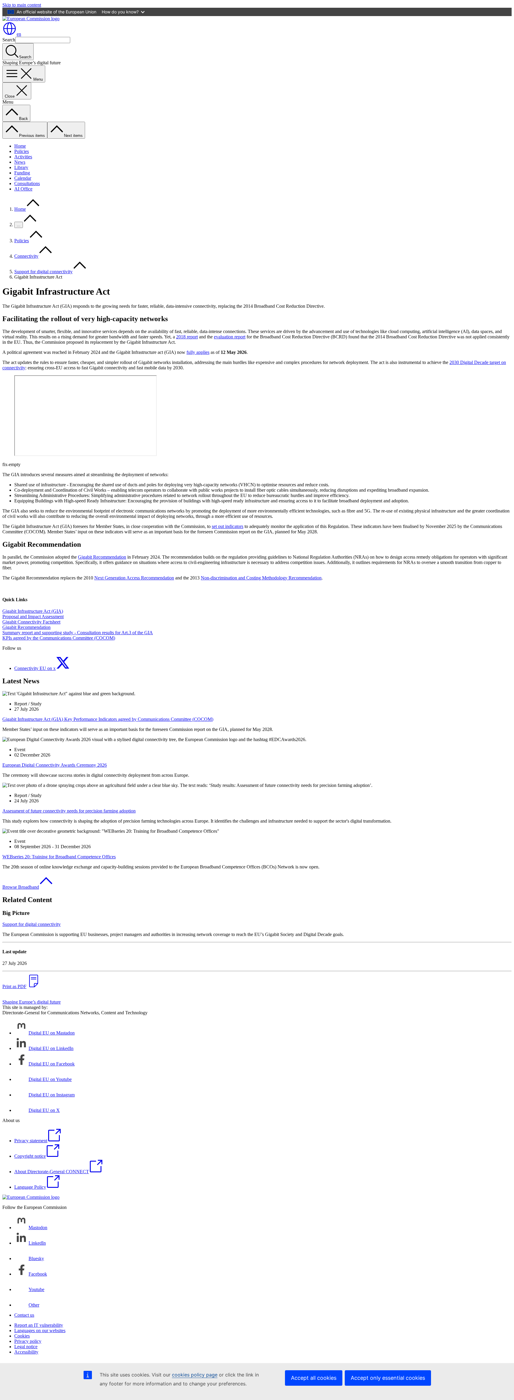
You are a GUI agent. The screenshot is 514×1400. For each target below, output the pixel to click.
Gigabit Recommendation (102, 557)
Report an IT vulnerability (38, 1325)
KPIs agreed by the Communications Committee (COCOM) (58, 637)
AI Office (23, 188)
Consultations (27, 183)
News (19, 162)
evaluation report (229, 336)
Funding (22, 172)
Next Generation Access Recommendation (134, 577)
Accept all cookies (313, 1378)
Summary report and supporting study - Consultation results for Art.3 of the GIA (77, 632)
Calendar (22, 178)
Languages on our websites (39, 1330)
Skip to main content (21, 4)
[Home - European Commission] (30, 18)
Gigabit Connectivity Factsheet (31, 621)
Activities (23, 156)
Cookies (22, 1335)
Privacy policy (27, 1341)
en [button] (19, 34)
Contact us (24, 1315)
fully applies (198, 352)
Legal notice (25, 1346)
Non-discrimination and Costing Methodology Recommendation (261, 577)
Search (8, 39)
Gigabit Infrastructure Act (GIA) (32, 611)
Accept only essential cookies (388, 1378)
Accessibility (26, 1351)
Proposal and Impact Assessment (33, 616)
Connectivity (26, 256)
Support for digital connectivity (43, 271)
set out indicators (227, 526)
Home (20, 146)
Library (21, 167)
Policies (21, 151)
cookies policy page (194, 1375)
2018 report (187, 336)
